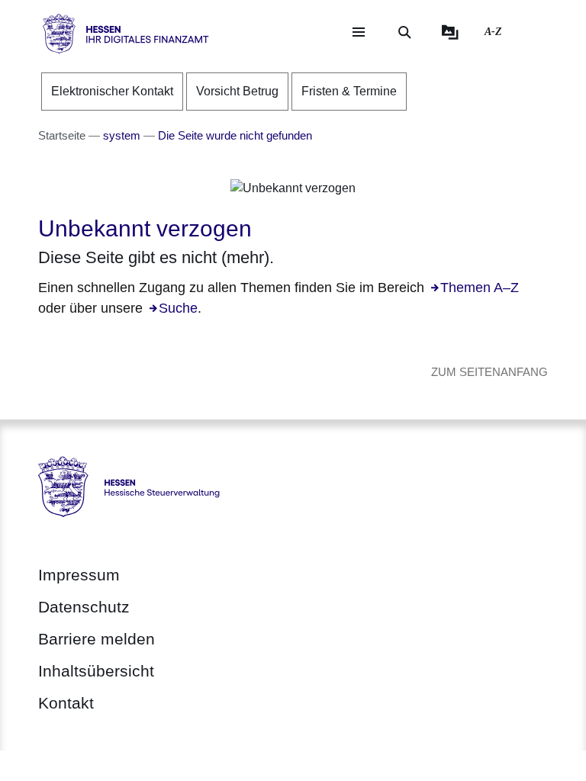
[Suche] (404, 32)
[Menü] (358, 32)
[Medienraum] (450, 32)
